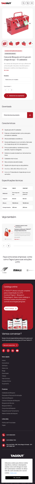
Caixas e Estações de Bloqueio (11, 400)
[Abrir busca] (23, 3)
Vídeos (4, 376)
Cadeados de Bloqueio (8, 393)
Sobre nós (5, 368)
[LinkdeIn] (12, 350)
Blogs (3, 371)
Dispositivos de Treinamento (10, 411)
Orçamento (5, 384)
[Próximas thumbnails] (32, 43)
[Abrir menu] (32, 3)
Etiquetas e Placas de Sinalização (12, 395)
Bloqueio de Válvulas (8, 403)
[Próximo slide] (8, 246)
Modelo (6, 76)
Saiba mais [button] (13, 473)
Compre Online (6, 381)
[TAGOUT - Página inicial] (6, 3)
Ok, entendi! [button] (17, 477)
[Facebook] (3, 350)
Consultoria (5, 363)
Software (4, 365)
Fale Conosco (6, 378)
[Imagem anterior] (4, 232)
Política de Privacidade (8, 422)
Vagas (4, 425)
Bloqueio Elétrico (7, 406)
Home (3, 360)
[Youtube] (17, 350)
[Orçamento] (27, 3)
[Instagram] (8, 350)
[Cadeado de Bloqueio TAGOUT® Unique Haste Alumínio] (17, 232)
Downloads (5, 373)
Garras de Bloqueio (7, 398)
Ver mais (6, 70)
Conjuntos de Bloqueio (8, 408)
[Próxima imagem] (12, 232)
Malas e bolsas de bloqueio (10, 413)
